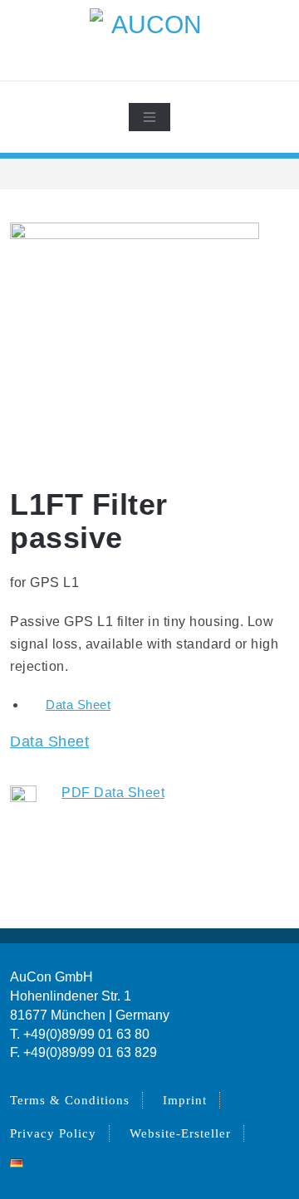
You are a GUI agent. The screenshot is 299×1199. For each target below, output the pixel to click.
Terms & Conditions (70, 1100)
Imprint (185, 1100)
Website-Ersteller (180, 1133)
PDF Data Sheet (112, 792)
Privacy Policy (53, 1133)
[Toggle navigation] (149, 117)
